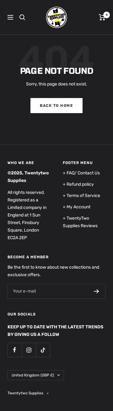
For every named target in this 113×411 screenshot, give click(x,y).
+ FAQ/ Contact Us (81, 173)
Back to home (56, 105)
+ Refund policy (78, 184)
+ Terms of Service (81, 195)
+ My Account (76, 207)
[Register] (96, 291)
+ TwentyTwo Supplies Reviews (80, 222)
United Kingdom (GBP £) (33, 375)
